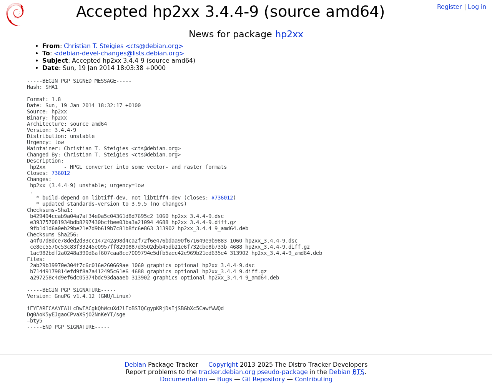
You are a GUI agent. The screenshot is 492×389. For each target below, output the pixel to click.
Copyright (223, 364)
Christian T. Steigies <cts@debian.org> (123, 46)
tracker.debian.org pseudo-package (253, 372)
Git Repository (263, 379)
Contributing (313, 379)
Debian (135, 364)
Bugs (224, 379)
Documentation (183, 379)
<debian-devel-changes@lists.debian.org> (119, 53)
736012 (61, 173)
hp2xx (289, 34)
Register (449, 6)
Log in (477, 6)
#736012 (222, 197)
